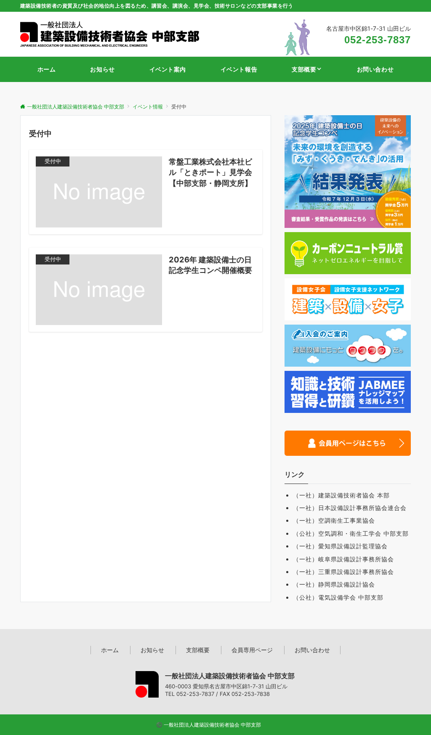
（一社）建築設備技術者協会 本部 (341, 495)
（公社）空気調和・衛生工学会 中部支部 (351, 533)
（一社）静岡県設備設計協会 (334, 584)
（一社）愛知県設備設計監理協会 (340, 546)
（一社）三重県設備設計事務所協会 (343, 571)
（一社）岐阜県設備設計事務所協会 (343, 559)
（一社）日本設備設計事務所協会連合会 (350, 507)
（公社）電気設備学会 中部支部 (338, 597)
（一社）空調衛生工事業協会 (334, 520)
